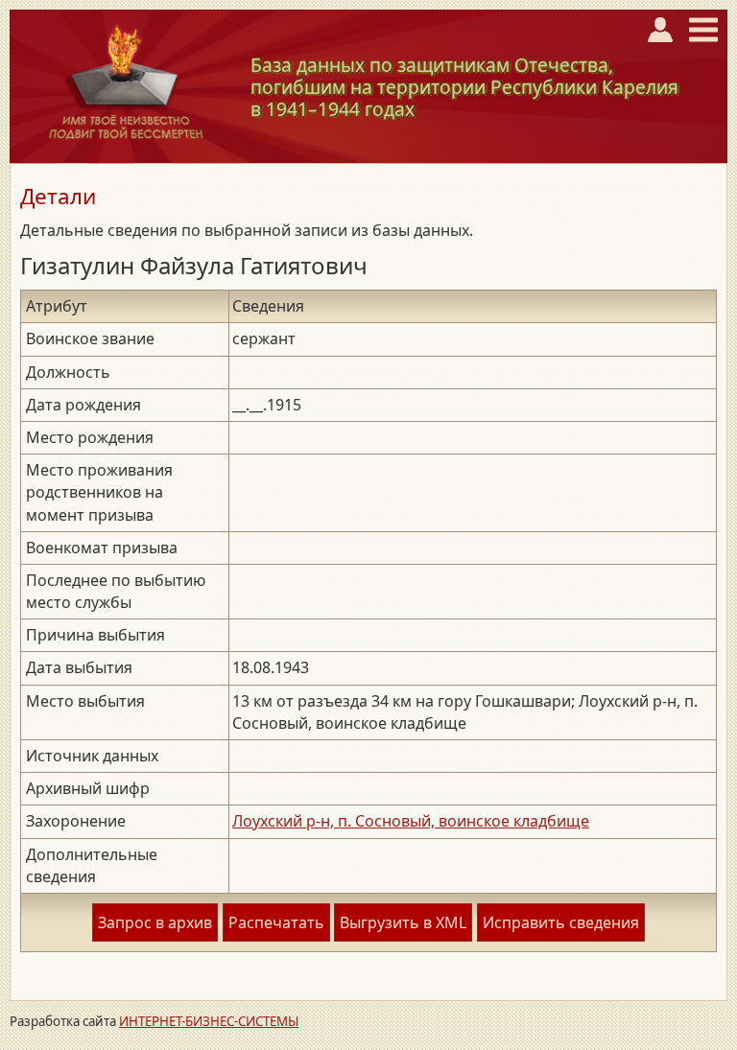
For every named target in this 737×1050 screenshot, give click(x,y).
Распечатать (276, 922)
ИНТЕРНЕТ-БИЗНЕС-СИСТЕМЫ (208, 1021)
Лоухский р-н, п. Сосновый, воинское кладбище (410, 820)
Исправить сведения (561, 922)
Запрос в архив (155, 922)
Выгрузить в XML (403, 922)
